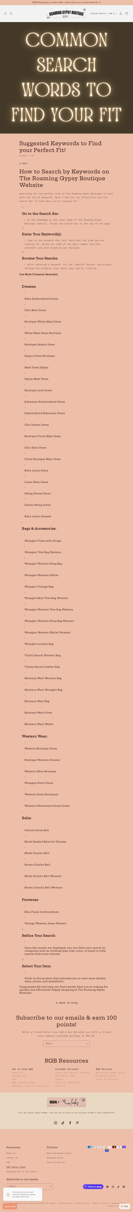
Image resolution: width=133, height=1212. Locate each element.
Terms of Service (107, 1079)
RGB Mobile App (65, 1076)
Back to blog (68, 1003)
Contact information (117, 1206)
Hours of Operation (67, 1083)
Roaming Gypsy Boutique (26, 1203)
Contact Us (19, 1076)
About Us (17, 1073)
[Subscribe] (87, 1044)
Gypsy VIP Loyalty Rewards (72, 1073)
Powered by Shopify (47, 1203)
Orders (59, 1079)
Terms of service (100, 1203)
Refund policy (65, 1203)
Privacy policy (82, 1203)
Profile (60, 1086)
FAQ (14, 1079)
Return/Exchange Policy (111, 1073)
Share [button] (25, 163)
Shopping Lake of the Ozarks (30, 1086)
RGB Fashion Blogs (23, 1083)
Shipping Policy (106, 1076)
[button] (5, 13)
